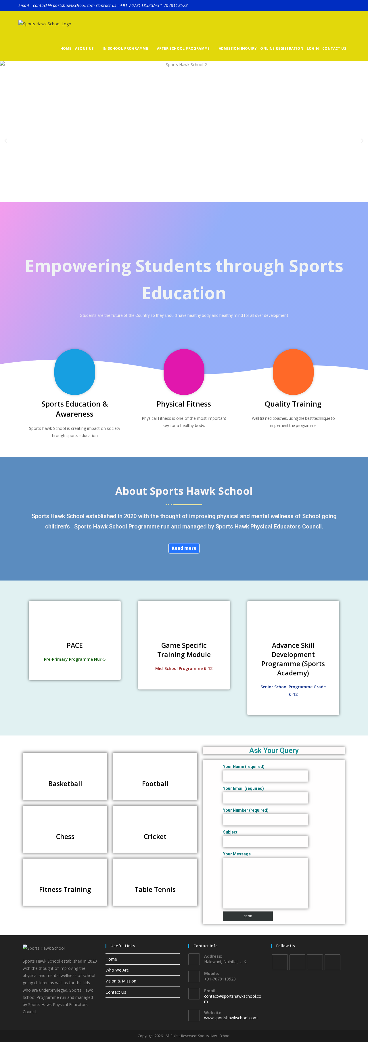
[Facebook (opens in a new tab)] (331, 5)
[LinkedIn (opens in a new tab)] (346, 5)
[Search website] (351, 48)
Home (111, 959)
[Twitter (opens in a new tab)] (323, 5)
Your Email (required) (243, 788)
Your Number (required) (246, 810)
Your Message (237, 854)
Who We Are (117, 970)
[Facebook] (297, 962)
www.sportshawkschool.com (231, 1017)
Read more (184, 548)
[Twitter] (280, 962)
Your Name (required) (243, 766)
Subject (230, 832)
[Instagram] (315, 962)
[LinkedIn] (332, 962)
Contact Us (116, 992)
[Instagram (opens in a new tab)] (339, 5)
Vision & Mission (121, 981)
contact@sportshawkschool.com (232, 998)
